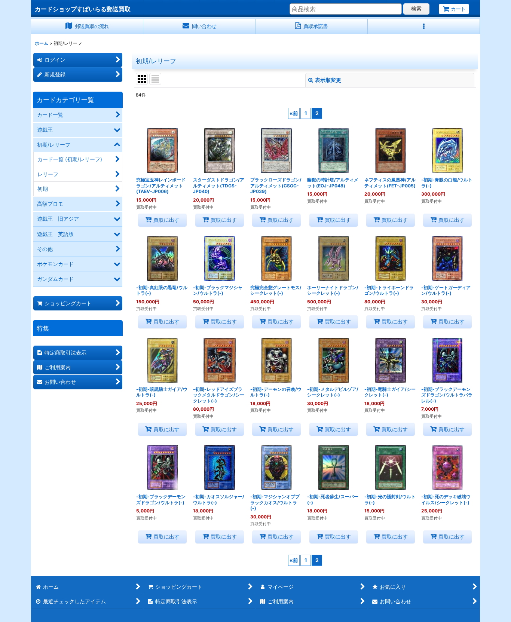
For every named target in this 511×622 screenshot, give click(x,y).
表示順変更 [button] (328, 80)
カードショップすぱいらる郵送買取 (83, 9)
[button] (424, 26)
